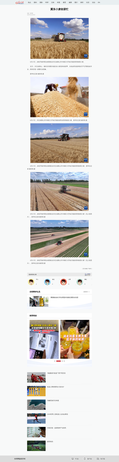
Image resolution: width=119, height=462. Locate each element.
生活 (87, 2)
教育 (64, 2)
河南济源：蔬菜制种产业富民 (56, 428)
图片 (76, 2)
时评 (46, 2)
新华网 (31, 13)
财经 (81, 2)
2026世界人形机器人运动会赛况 (57, 414)
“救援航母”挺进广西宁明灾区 (56, 373)
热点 (29, 2)
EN (99, 2)
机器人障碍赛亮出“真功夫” (55, 387)
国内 (35, 2)
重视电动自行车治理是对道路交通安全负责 (64, 297)
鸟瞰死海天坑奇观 (53, 400)
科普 (58, 2)
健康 (70, 2)
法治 (93, 2)
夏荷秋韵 (50, 441)
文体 (52, 2)
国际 (41, 2)
